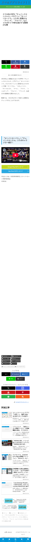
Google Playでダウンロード (15, 167)
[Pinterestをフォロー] (23, 392)
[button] (25, 67)
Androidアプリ (17, 356)
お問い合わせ (8, 532)
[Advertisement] (15, 42)
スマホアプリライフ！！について (23, 533)
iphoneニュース (16, 358)
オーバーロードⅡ (20, 366)
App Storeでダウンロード (15, 171)
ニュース (14, 363)
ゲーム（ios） (6, 358)
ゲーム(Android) (16, 361)
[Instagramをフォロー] (23, 388)
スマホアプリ (6, 363)
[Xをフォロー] (8, 388)
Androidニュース (7, 356)
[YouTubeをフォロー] (8, 392)
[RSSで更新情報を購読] (23, 396)
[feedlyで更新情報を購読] (8, 396)
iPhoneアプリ (6, 361)
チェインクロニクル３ (8, 366)
